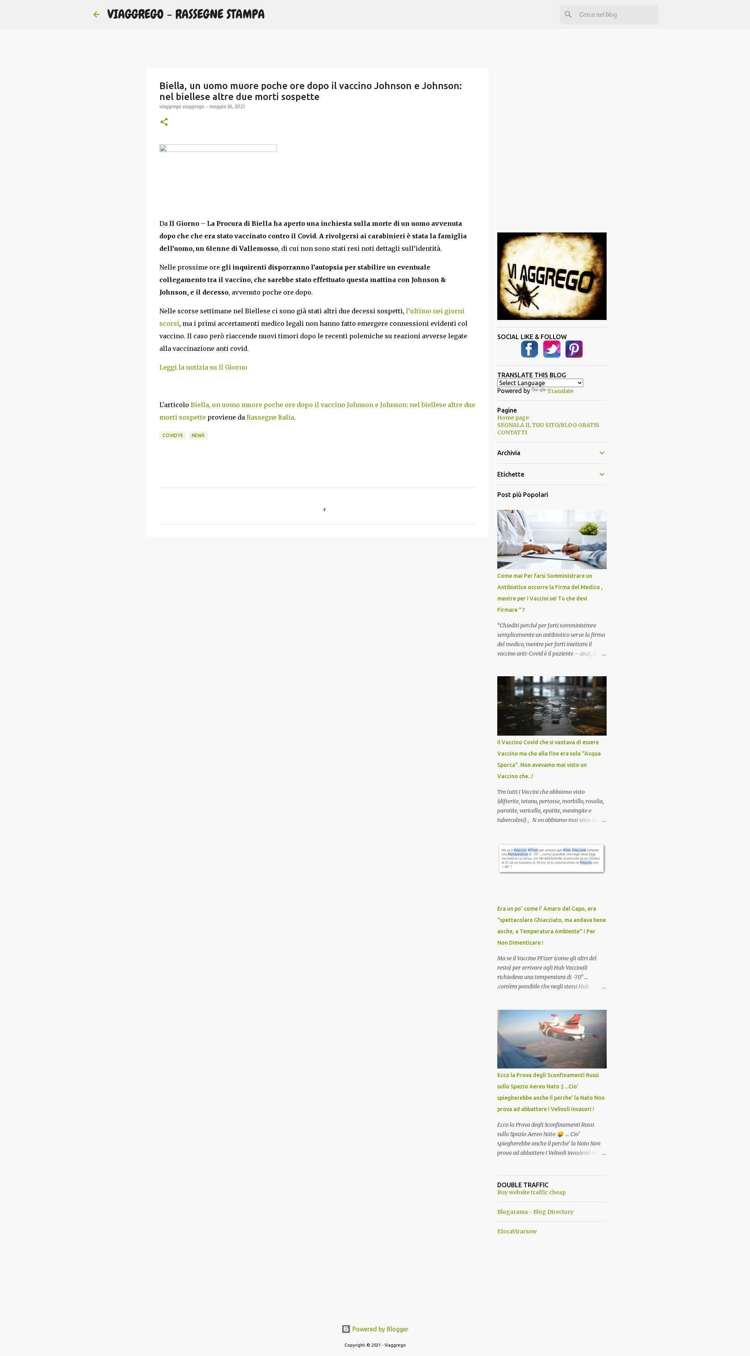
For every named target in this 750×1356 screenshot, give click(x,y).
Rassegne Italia (270, 417)
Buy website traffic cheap (531, 1192)
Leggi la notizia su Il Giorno (203, 367)
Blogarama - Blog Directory (535, 1211)
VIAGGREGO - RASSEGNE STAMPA (186, 14)
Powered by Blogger (380, 1329)
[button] (164, 122)
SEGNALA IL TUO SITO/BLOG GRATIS (548, 425)
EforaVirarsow (517, 1231)
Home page (513, 417)
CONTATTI (512, 432)
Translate (560, 391)
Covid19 (172, 435)
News (198, 435)
